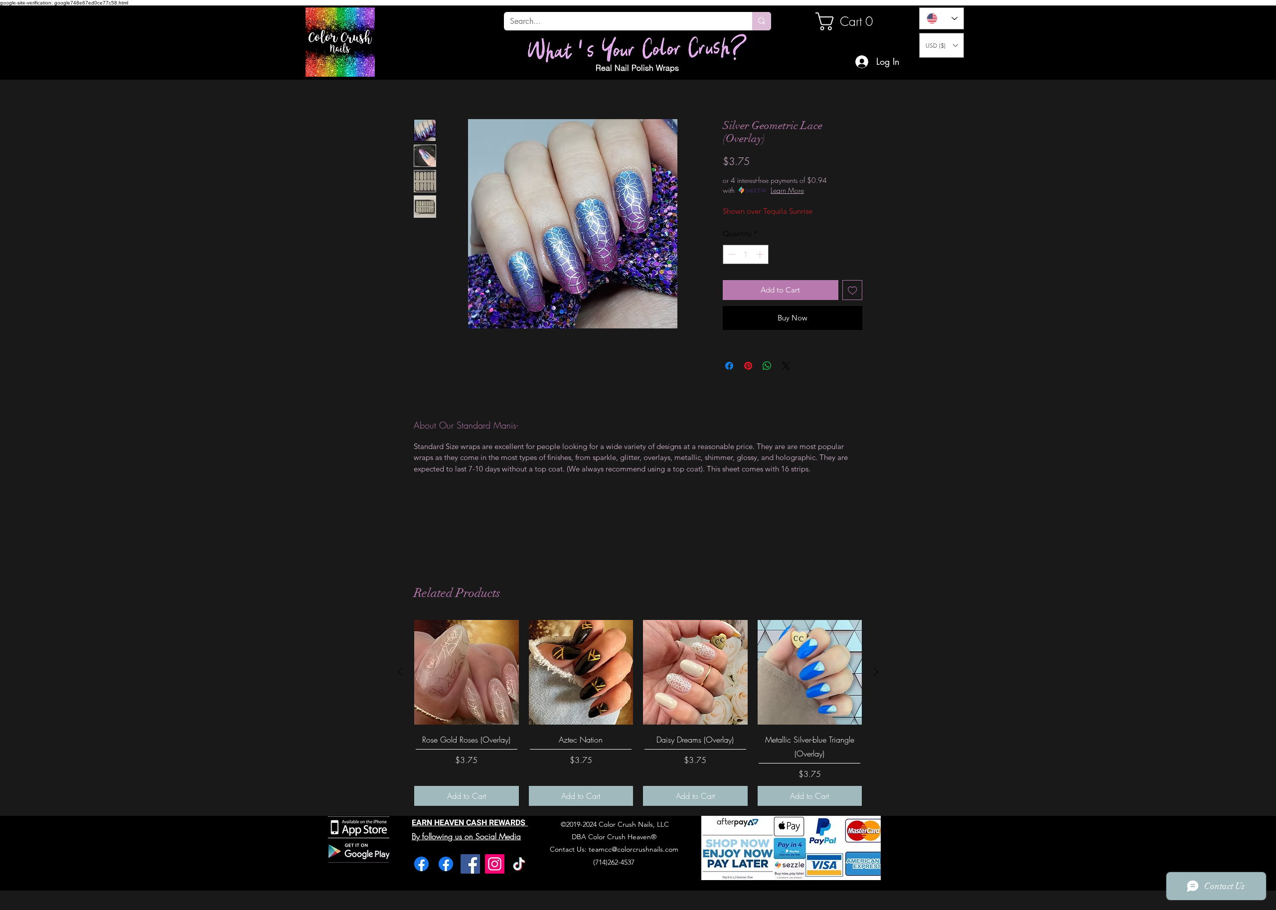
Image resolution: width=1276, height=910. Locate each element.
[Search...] (761, 21)
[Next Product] (876, 672)
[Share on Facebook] (729, 366)
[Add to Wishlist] (852, 290)
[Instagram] (494, 864)
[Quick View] (466, 672)
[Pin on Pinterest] (748, 366)
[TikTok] (519, 864)
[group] (638, 712)
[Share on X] (786, 366)
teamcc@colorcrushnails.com (633, 849)
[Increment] (761, 254)
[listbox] (941, 45)
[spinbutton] (746, 254)
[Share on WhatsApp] (767, 366)
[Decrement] (731, 254)
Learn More (787, 190)
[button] (941, 45)
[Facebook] (421, 864)
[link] (849, 21)
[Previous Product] (400, 672)
